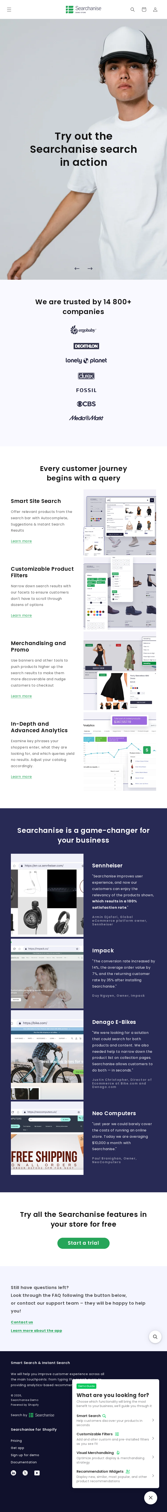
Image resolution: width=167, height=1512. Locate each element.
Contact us (22, 1322)
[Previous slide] (77, 268)
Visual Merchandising (95, 1452)
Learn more (21, 541)
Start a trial (83, 1243)
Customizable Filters (95, 1434)
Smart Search (89, 1416)
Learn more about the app (36, 1330)
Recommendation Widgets (100, 1471)
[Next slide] (90, 268)
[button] (9, 9)
